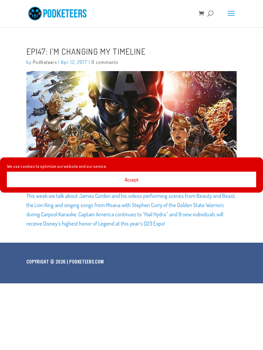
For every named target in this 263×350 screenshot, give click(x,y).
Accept (132, 179)
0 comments (104, 62)
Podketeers (45, 62)
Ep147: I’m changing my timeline (86, 51)
